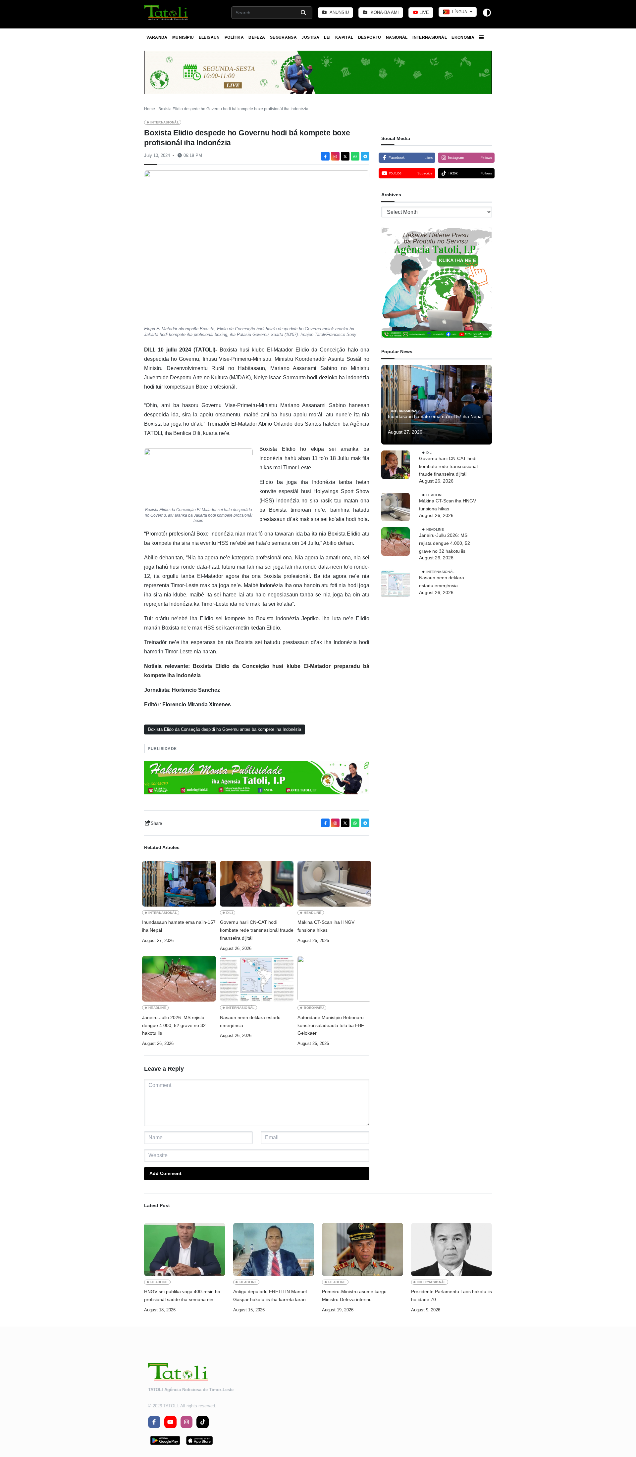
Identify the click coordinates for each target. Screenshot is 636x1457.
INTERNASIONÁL (429, 37)
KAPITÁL (344, 37)
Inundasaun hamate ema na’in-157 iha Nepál (179, 926)
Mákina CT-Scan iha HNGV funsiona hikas (325, 926)
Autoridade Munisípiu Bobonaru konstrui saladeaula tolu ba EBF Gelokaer (330, 1025)
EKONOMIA (462, 37)
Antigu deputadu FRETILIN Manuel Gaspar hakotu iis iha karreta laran (270, 1295)
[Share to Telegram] (365, 156)
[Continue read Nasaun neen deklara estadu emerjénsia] (257, 979)
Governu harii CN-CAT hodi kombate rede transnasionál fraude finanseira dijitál (256, 930)
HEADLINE (313, 913)
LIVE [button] (423, 12)
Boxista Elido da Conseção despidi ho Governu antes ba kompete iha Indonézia (224, 729)
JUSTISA (310, 37)
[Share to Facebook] (325, 156)
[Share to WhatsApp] (355, 156)
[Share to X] (345, 156)
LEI (327, 37)
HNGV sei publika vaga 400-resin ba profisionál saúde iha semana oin (182, 1295)
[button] (166, 13)
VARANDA (157, 37)
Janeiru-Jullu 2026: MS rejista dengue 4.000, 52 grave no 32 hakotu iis (174, 1025)
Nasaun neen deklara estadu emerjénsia (250, 1021)
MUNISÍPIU (183, 37)
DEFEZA (256, 37)
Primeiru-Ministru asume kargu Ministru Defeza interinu (354, 1295)
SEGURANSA (283, 37)
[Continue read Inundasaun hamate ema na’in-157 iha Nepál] (179, 884)
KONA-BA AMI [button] (384, 12)
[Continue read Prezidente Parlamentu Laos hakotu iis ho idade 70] (451, 1249)
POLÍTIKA (234, 37)
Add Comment (165, 1173)
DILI (229, 913)
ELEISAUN (209, 37)
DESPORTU (369, 37)
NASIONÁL (397, 37)
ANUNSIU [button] (339, 12)
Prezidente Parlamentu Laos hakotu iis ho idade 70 (451, 1295)
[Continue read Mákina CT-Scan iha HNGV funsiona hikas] (334, 884)
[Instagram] (335, 156)
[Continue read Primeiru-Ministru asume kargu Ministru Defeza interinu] (362, 1249)
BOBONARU (314, 1008)
